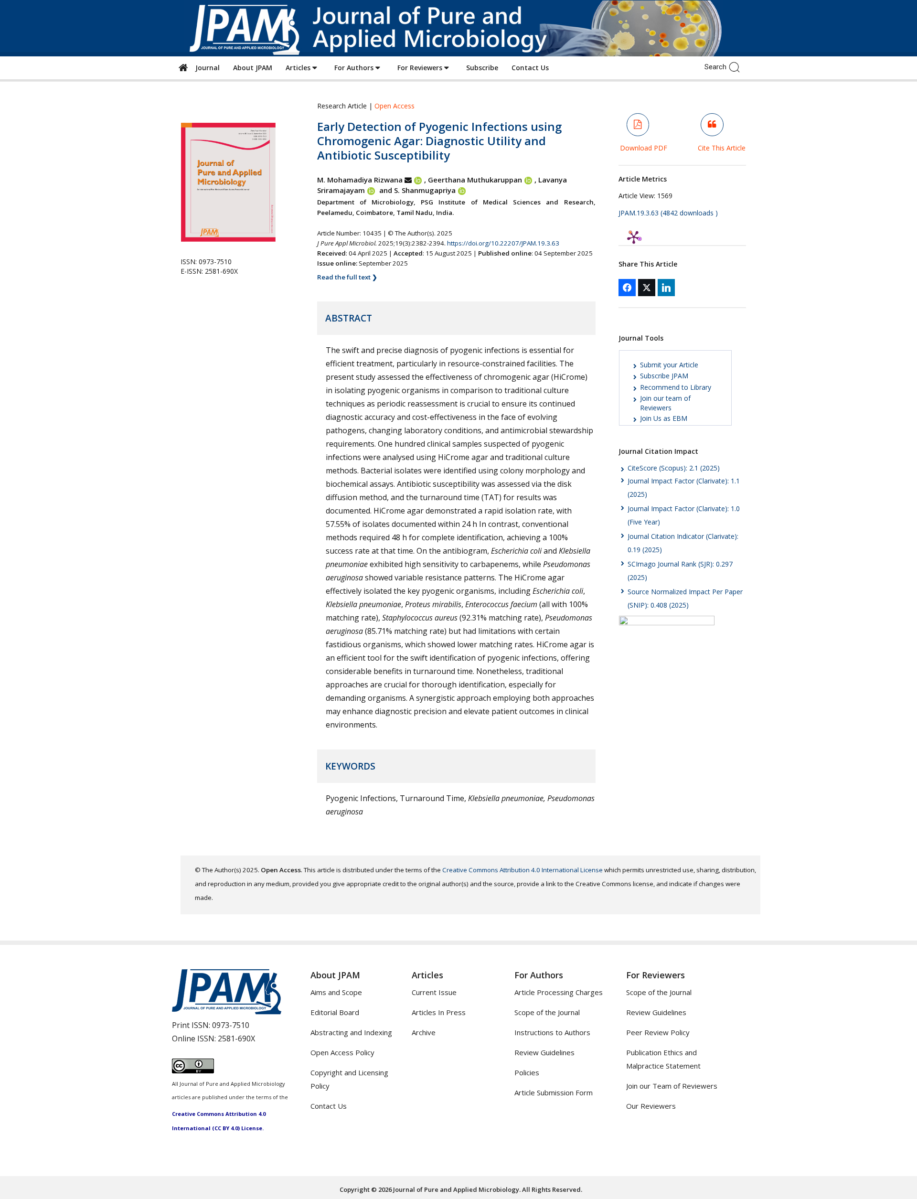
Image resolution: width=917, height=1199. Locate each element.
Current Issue (434, 992)
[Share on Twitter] (646, 287)
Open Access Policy (342, 1052)
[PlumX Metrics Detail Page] (633, 237)
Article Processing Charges (558, 992)
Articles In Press (439, 1012)
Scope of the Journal (547, 1012)
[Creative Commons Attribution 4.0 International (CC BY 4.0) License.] (193, 1070)
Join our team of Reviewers (665, 403)
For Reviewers (420, 67)
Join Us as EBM (663, 418)
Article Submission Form (553, 1092)
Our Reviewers (651, 1106)
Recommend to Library (675, 387)
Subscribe (482, 67)
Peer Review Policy (658, 1032)
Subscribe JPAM (664, 375)
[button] (736, 66)
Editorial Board (334, 1012)
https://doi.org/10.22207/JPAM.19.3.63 (503, 243)
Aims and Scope (336, 992)
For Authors (354, 67)
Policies (526, 1072)
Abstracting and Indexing (351, 1032)
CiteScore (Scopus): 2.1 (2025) (674, 467)
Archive (424, 1032)
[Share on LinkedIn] (666, 287)
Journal (206, 67)
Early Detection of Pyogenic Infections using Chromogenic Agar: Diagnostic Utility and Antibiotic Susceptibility (439, 140)
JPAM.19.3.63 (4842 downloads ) (668, 212)
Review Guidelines (544, 1052)
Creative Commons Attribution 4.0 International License (522, 870)
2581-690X (236, 1038)
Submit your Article (669, 364)
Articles (299, 67)
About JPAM (252, 67)
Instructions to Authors (552, 1032)
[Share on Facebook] (627, 287)
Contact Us (530, 67)
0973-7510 (230, 1025)
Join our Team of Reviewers (671, 1086)
